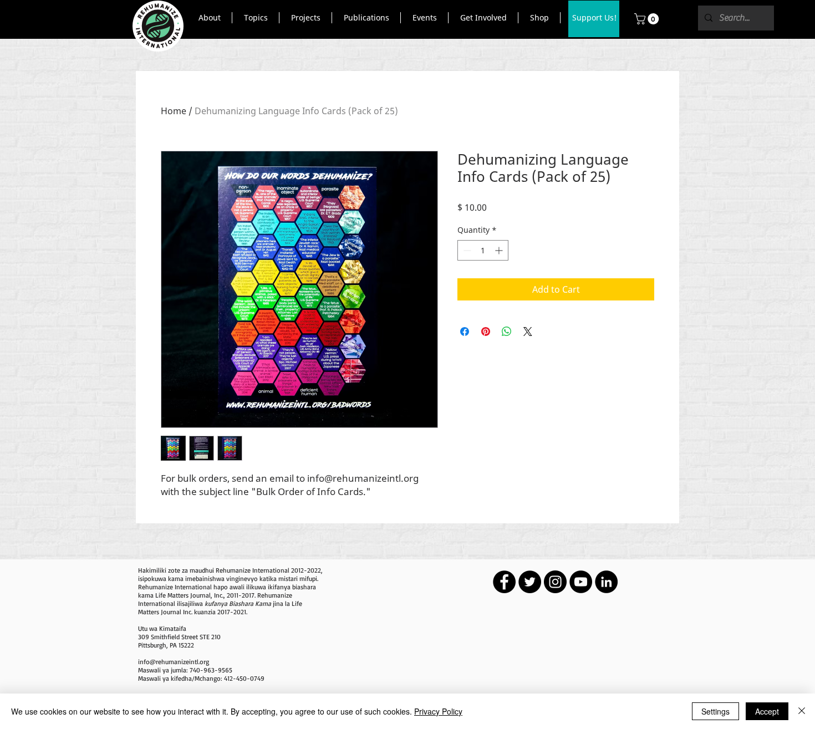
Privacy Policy (438, 711)
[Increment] (500, 250)
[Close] (801, 711)
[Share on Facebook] (464, 331)
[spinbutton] (483, 250)
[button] (209, 17)
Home (173, 111)
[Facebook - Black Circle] (504, 581)
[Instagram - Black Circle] (555, 581)
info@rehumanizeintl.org (173, 661)
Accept (767, 711)
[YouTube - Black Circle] (580, 581)
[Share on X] (527, 331)
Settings (715, 711)
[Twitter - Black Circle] (529, 581)
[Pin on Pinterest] (485, 331)
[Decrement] (466, 250)
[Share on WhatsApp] (506, 331)
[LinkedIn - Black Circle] (606, 581)
